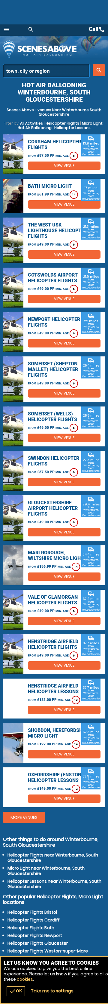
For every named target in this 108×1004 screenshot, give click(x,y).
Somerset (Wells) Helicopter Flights (52, 416)
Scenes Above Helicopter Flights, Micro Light (55, 49)
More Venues (24, 817)
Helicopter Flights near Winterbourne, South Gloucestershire (53, 857)
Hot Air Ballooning (35, 127)
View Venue (64, 165)
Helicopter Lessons (72, 127)
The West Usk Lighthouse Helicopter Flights (57, 230)
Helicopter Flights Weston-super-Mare (48, 951)
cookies (25, 979)
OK (15, 991)
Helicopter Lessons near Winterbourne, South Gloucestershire (54, 884)
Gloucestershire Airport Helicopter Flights (53, 508)
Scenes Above (20, 109)
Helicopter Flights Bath (31, 928)
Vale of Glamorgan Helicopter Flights (53, 600)
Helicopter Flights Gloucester (38, 943)
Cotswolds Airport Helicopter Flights (53, 277)
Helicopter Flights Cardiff (34, 920)
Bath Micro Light (50, 186)
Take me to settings (52, 991)
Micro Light (92, 123)
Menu (6, 29)
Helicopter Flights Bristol (32, 912)
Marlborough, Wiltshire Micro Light (56, 555)
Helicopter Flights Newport (35, 935)
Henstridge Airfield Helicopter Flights (53, 644)
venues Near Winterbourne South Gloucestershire (69, 112)
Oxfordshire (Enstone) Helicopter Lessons (57, 777)
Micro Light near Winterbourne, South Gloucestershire (46, 870)
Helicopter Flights (62, 123)
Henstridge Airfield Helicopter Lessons (53, 688)
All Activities (31, 123)
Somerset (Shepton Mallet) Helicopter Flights (53, 369)
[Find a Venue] (46, 70)
